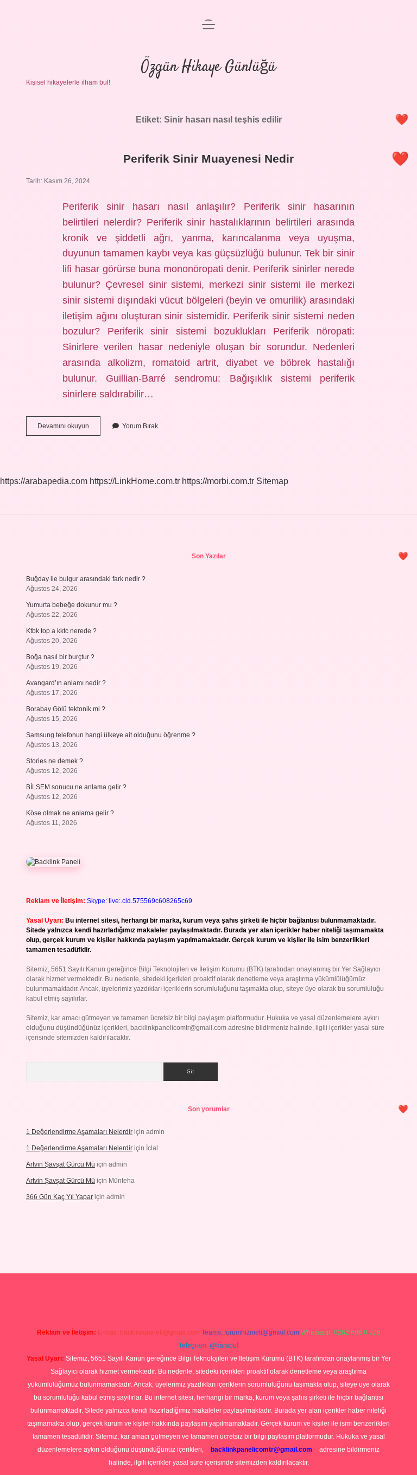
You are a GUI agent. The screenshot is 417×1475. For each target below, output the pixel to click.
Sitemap (272, 481)
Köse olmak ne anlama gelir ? (70, 813)
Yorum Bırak (140, 426)
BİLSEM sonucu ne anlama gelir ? (76, 787)
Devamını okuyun (68, 429)
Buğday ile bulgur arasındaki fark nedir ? (86, 579)
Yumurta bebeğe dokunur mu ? (71, 605)
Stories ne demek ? (54, 761)
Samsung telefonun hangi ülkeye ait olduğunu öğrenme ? (110, 735)
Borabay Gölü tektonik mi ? (65, 709)
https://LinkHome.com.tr (135, 481)
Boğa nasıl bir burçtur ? (60, 657)
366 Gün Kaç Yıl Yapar (59, 1197)
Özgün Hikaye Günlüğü (208, 67)
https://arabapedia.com (43, 481)
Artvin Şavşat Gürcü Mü (60, 1164)
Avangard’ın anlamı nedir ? (66, 683)
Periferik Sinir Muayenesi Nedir (208, 158)
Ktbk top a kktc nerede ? (61, 631)
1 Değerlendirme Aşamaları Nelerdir (79, 1132)
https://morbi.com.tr (218, 481)
